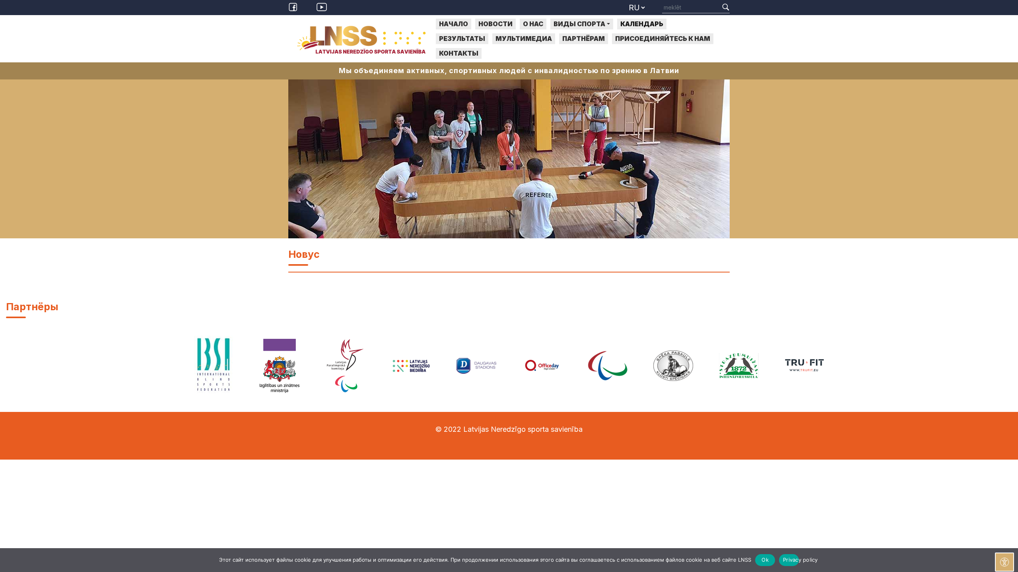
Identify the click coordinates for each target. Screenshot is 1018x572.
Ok (765, 560)
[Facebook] (294, 6)
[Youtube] (321, 6)
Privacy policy (791, 560)
